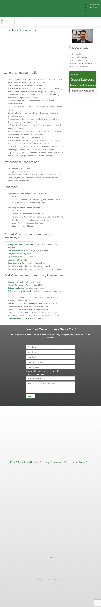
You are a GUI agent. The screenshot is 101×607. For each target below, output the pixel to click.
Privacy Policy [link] (57, 574)
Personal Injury (78, 54)
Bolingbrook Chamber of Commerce (22, 244)
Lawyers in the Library (17, 254)
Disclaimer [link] (42, 574)
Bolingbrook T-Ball (15, 282)
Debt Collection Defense (82, 63)
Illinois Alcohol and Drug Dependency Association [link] (28, 303)
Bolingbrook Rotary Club (18, 260)
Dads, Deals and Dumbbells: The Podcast (25, 263)
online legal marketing (57, 579)
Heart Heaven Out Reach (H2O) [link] (21, 315)
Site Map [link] (49, 574)
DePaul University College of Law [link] (21, 291)
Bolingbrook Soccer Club (18, 288)
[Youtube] (53, 562)
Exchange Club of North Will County (22, 318)
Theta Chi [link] (11, 297)
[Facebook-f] (47, 562)
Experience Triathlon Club (18, 257)
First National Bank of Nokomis (20, 251)
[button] (98, 21)
